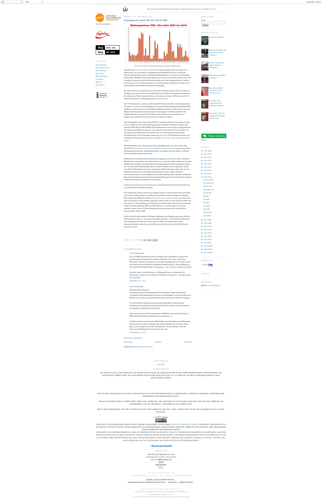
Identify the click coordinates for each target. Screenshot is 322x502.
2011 (206, 239)
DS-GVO (161, 364)
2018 (206, 177)
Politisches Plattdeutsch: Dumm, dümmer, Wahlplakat (216, 65)
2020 (206, 170)
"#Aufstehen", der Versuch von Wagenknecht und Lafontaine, (154, 148)
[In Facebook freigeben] (154, 240)
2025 (206, 154)
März (205, 209)
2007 (206, 252)
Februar (206, 212)
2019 (206, 173)
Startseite (158, 342)
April (205, 206)
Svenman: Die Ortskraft (216, 37)
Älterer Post (188, 342)
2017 (206, 220)
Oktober (206, 186)
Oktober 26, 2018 (138, 281)
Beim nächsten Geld (102, 68)
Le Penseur (99, 79)
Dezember (206, 180)
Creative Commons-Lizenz (184, 424)
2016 (206, 223)
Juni (205, 199)
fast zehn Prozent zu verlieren (162, 198)
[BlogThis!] (149, 240)
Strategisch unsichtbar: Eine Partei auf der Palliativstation (215, 90)
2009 (206, 246)
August (206, 193)
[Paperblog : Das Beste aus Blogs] (207, 266)
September (207, 189)
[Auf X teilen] (152, 240)
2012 (206, 236)
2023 (206, 160)
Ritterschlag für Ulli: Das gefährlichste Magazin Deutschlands (216, 115)
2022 (206, 164)
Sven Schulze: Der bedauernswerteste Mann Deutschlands (215, 103)
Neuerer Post (128, 342)
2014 (206, 229)
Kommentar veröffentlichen (133, 338)
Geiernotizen (100, 73)
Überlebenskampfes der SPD (144, 70)
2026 (206, 151)
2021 (206, 167)
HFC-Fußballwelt (101, 76)
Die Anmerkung (101, 70)
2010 (206, 243)
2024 (206, 157)
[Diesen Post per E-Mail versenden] (147, 240)
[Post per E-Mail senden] (144, 240)
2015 (206, 226)
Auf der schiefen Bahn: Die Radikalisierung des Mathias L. (217, 52)
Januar (205, 215)
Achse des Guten (101, 65)
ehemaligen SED (165, 135)
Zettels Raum (100, 85)
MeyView (99, 82)
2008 (206, 249)
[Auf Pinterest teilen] (157, 240)
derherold (133, 253)
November (207, 183)
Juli (204, 196)
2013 (206, 233)
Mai (204, 202)
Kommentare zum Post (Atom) (142, 346)
